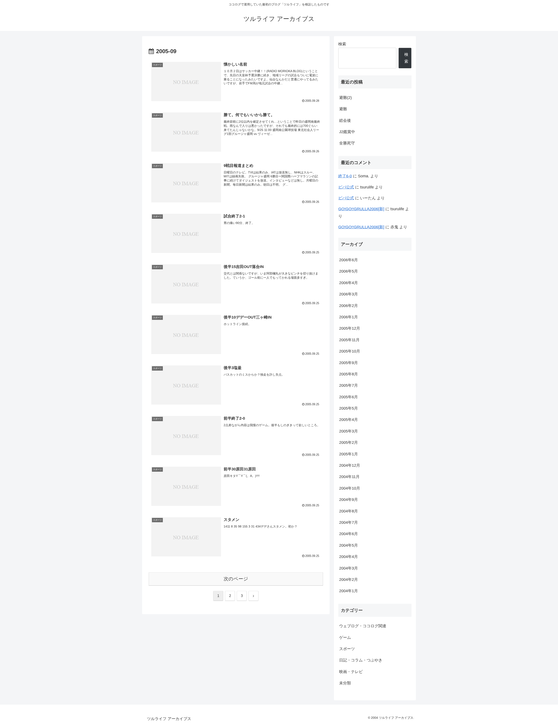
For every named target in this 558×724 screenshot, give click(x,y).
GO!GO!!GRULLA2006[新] (361, 209)
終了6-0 (345, 176)
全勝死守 (347, 143)
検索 (342, 44)
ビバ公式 (346, 187)
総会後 (345, 120)
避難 (343, 109)
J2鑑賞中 (347, 132)
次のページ (236, 579)
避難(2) (345, 97)
